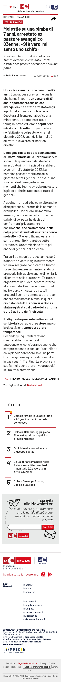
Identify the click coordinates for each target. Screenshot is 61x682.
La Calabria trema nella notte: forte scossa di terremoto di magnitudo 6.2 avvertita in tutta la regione (32, 466)
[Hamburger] (5, 7)
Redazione (10, 663)
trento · (15, 378)
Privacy (43, 663)
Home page (8, 17)
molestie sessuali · (35, 378)
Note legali (16, 667)
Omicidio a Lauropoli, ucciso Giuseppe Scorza (31, 449)
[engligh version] (11, 6)
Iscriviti (48, 527)
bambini (54, 378)
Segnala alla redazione (27, 663)
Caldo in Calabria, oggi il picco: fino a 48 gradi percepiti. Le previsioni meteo (32, 435)
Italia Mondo (23, 17)
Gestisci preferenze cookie (37, 666)
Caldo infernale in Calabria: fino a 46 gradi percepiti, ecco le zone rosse (33, 419)
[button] (54, 19)
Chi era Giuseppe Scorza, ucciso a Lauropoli (29, 483)
